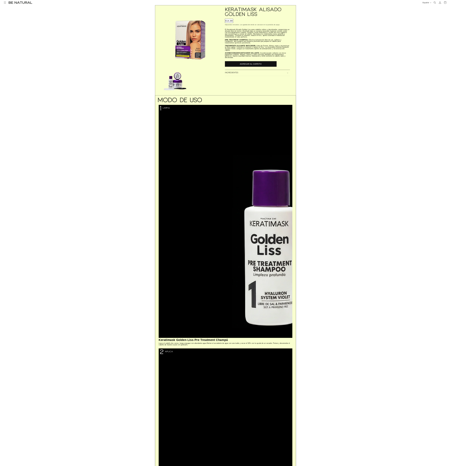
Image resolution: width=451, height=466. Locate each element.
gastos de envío (249, 25)
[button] (5, 2)
